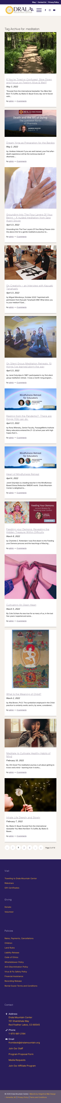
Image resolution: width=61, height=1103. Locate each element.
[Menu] (37, 10)
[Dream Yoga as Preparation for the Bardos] (30, 123)
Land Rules (10, 948)
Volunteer (9, 912)
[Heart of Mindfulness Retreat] (30, 457)
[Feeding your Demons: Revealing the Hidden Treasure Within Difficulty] (30, 512)
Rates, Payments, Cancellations (19, 938)
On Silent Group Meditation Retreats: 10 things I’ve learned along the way (29, 365)
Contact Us (42, 2)
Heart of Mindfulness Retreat (22, 474)
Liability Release (12, 952)
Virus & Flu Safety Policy (16, 971)
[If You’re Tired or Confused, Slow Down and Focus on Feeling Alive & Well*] (30, 53)
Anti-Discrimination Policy (16, 967)
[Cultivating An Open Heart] (30, 576)
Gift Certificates (12, 888)
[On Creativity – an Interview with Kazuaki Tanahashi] (30, 262)
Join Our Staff (16, 1048)
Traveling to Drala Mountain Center (21, 878)
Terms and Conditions (38, 1097)
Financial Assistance (14, 976)
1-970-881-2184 (17, 1033)
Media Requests (17, 1060)
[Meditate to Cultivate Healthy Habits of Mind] (30, 733)
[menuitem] (34, 2)
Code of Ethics (11, 957)
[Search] (30, 10)
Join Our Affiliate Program (22, 1065)
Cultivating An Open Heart (21, 604)
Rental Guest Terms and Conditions (21, 986)
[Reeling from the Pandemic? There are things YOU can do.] (30, 399)
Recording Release (13, 981)
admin (11, 101)
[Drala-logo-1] (25, 10)
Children (8, 943)
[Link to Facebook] (45, 10)
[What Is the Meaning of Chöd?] (30, 659)
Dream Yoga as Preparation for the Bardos (30, 142)
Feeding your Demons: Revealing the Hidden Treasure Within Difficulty (27, 531)
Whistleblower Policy (14, 962)
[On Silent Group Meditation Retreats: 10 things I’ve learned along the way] (30, 337)
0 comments (22, 101)
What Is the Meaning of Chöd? (23, 694)
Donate (8, 907)
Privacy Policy (53, 2)
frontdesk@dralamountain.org (24, 1042)
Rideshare (9, 883)
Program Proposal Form (21, 1054)
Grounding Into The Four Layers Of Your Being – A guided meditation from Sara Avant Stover (29, 217)
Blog (34, 2)
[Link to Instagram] (50, 10)
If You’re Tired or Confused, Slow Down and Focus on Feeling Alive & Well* (29, 81)
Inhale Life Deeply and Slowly (23, 817)
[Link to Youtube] (54, 10)
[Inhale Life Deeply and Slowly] (30, 795)
